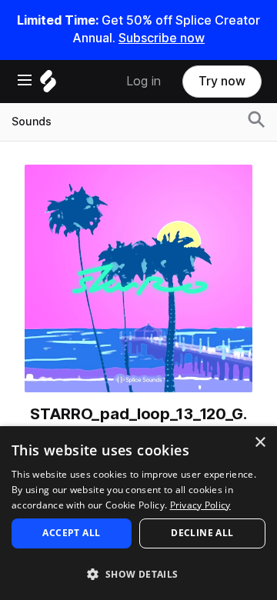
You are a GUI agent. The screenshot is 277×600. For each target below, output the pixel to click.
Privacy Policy (200, 505)
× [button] (259, 442)
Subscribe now (161, 38)
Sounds (32, 121)
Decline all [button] (202, 532)
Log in (143, 81)
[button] (138, 573)
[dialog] (138, 513)
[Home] (48, 85)
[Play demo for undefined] (138, 278)
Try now (222, 81)
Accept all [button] (71, 532)
